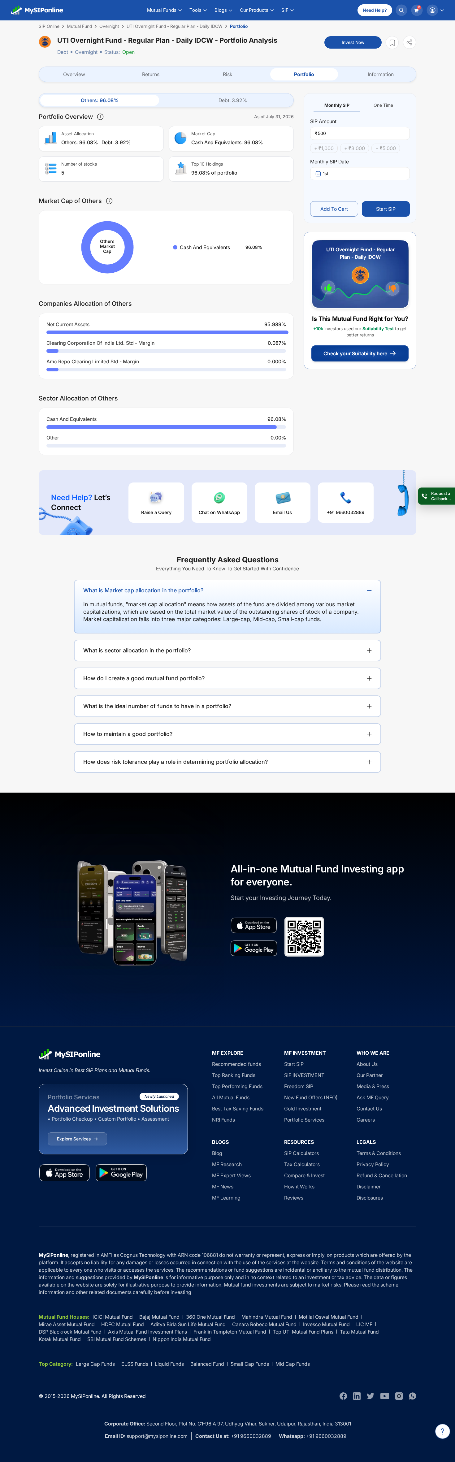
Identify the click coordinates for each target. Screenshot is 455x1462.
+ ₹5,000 (385, 148)
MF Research (227, 1164)
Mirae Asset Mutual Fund (67, 1324)
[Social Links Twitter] (370, 1396)
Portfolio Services (304, 1120)
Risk (227, 74)
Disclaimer (369, 1186)
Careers (366, 1120)
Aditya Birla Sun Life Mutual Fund (188, 1324)
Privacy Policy (373, 1164)
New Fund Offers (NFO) (311, 1097)
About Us (367, 1064)
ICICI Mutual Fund (113, 1317)
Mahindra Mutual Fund (266, 1317)
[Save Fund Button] (392, 42)
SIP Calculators (301, 1153)
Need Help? (375, 10)
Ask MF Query (373, 1097)
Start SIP (386, 209)
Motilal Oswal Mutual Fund (328, 1317)
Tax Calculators (302, 1164)
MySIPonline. (85, 1396)
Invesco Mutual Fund (326, 1324)
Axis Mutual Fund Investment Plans (147, 1332)
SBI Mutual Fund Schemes (116, 1339)
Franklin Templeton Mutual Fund (229, 1332)
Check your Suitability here (355, 353)
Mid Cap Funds (292, 1364)
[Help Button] (442, 1431)
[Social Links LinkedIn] (357, 1396)
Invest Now (353, 42)
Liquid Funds (169, 1364)
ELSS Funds (134, 1364)
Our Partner (370, 1075)
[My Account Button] (435, 10)
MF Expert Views (231, 1175)
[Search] (401, 10)
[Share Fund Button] (409, 42)
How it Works (299, 1186)
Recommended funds (236, 1064)
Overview (74, 74)
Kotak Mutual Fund (60, 1339)
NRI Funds (223, 1120)
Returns (150, 74)
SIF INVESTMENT (304, 1075)
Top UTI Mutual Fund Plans (303, 1332)
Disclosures (370, 1198)
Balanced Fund (207, 1364)
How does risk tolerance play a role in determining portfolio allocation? (175, 762)
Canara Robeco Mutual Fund (264, 1324)
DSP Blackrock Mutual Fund (70, 1332)
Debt (62, 52)
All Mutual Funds (230, 1097)
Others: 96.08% (100, 100)
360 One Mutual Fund (210, 1317)
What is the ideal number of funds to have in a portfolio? (157, 706)
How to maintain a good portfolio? (128, 734)
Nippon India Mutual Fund (182, 1339)
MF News (222, 1186)
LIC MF (364, 1324)
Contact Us (369, 1108)
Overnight (86, 52)
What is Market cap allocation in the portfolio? (143, 590)
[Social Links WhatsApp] (412, 1396)
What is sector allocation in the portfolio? (137, 650)
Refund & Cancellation (382, 1175)
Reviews (293, 1198)
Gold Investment (302, 1108)
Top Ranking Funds (233, 1075)
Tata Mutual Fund (359, 1332)
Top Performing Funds (237, 1086)
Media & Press (373, 1086)
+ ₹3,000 (354, 148)
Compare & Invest (304, 1175)
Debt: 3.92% (233, 100)
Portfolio (304, 74)
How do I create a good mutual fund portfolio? (144, 678)
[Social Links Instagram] (399, 1396)
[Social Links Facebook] (343, 1396)
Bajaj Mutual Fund (159, 1317)
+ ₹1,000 (324, 148)
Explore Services (74, 1138)
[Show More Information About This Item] (100, 116)
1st (325, 173)
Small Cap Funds (250, 1364)
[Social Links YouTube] (384, 1396)
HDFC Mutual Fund (122, 1324)
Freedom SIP (298, 1086)
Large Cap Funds (95, 1364)
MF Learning (226, 1198)
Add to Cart (334, 209)
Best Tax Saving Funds (237, 1108)
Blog (217, 1153)
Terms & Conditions (379, 1153)
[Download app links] (254, 925)
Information (381, 74)
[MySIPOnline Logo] (37, 10)
